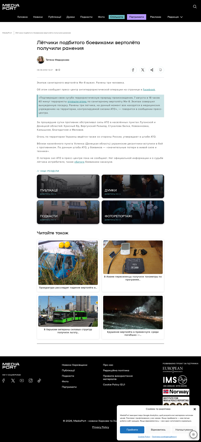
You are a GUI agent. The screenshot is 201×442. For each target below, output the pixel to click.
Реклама (155, 17)
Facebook (149, 89)
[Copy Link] (161, 70)
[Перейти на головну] (11, 7)
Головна (22, 17)
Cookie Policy (144, 437)
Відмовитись (158, 430)
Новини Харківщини (74, 365)
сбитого (79, 161)
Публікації (54, 17)
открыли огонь (77, 101)
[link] (4, 380)
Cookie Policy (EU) (114, 384)
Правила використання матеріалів (118, 377)
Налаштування (184, 430)
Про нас (108, 365)
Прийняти (132, 430)
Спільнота (116, 17)
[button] (194, 409)
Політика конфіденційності (164, 437)
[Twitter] (143, 70)
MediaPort (7, 33)
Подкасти (86, 17)
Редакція (173, 17)
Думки (71, 17)
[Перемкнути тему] (193, 434)
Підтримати (136, 17)
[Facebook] (133, 70)
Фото (101, 17)
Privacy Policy (100, 427)
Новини (38, 17)
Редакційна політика (116, 370)
